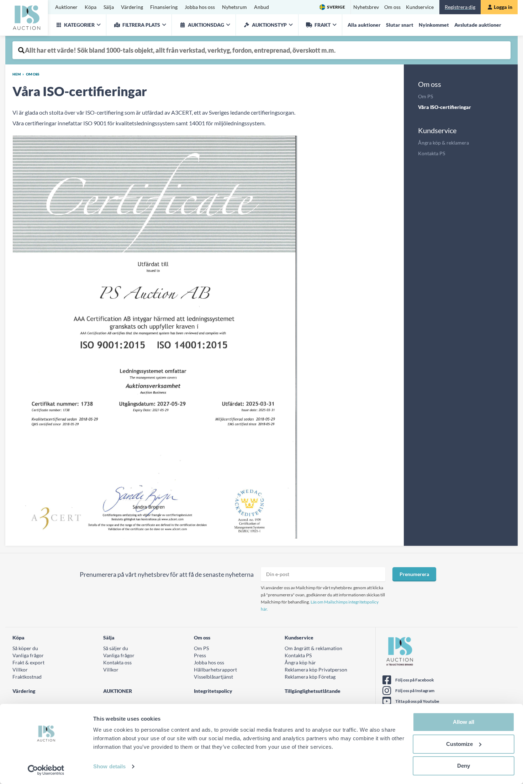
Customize (459, 744)
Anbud (261, 7)
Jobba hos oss (200, 7)
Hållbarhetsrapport (215, 670)
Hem (16, 74)
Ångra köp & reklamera (443, 143)
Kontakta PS (431, 153)
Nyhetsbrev (366, 7)
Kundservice (420, 7)
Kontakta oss (117, 662)
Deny (463, 766)
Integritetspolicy (213, 691)
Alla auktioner (364, 25)
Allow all (463, 722)
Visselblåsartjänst (213, 677)
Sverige (336, 7)
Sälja (109, 7)
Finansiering (164, 7)
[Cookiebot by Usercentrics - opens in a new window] (46, 770)
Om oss (392, 7)
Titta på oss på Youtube (417, 701)
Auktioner (66, 7)
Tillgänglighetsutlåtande (312, 691)
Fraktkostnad (27, 677)
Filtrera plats (141, 25)
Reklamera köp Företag (310, 677)
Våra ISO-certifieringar (444, 107)
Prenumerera (414, 574)
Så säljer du (115, 648)
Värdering (132, 7)
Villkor (20, 670)
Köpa (90, 7)
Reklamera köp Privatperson (316, 670)
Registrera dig (460, 7)
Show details (109, 766)
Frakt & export (28, 662)
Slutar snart (399, 25)
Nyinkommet (434, 25)
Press (200, 655)
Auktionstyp (269, 25)
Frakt (323, 25)
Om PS (425, 96)
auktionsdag (206, 25)
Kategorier (79, 25)
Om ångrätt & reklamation (313, 648)
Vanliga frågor (28, 655)
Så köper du (25, 648)
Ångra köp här (300, 662)
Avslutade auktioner (477, 25)
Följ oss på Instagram (414, 690)
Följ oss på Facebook (414, 680)
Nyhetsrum (234, 7)
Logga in (503, 7)
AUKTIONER (117, 691)
